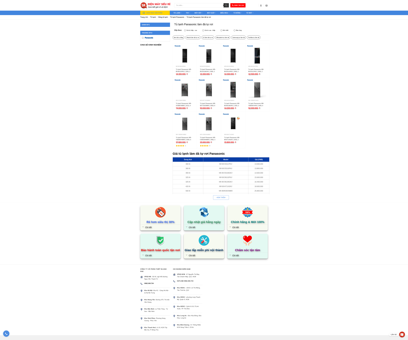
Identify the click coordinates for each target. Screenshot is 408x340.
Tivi (187, 13)
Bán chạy (239, 30)
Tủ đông (237, 13)
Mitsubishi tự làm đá (222, 37)
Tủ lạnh (177, 13)
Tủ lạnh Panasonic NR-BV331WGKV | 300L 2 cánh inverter (208, 70)
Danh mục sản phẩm (154, 13)
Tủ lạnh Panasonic (177, 17)
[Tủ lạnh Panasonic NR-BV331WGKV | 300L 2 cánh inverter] (208, 56)
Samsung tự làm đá (238, 37)
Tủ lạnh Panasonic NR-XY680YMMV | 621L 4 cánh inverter (183, 105)
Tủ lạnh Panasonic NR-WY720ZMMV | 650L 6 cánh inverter (208, 105)
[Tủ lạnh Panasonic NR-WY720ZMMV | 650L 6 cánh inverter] (208, 90)
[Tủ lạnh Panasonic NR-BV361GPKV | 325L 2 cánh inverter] (184, 56)
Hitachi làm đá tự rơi (193, 37)
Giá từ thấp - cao (191, 30)
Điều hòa (224, 13)
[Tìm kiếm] (226, 5)
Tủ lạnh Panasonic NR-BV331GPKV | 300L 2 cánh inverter (232, 70)
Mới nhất (225, 30)
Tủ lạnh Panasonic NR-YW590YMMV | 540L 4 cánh (183, 139)
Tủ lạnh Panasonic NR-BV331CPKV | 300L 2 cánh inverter (256, 70)
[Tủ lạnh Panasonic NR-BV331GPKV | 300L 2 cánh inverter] (233, 56)
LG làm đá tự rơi (208, 37)
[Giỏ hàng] (266, 5)
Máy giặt (211, 13)
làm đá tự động (178, 37)
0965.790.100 (239, 5)
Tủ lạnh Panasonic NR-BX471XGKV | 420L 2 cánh (232, 139)
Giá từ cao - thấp (210, 30)
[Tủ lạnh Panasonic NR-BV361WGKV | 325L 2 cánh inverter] (233, 90)
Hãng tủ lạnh (163, 17)
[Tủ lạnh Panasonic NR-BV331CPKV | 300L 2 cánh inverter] (257, 56)
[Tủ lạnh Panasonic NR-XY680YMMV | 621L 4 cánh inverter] (184, 90)
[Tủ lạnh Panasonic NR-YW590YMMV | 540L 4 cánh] (184, 124)
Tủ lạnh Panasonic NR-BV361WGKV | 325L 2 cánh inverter (232, 105)
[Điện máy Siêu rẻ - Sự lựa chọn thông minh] (155, 5)
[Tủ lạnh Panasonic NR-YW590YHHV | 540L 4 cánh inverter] (257, 90)
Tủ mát (249, 13)
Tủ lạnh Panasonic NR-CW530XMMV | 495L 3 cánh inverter (208, 139)
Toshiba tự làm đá (253, 37)
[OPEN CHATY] (402, 334)
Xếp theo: (178, 30)
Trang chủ (144, 17)
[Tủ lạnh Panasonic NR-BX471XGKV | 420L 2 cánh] (233, 124)
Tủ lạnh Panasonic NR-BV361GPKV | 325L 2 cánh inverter (183, 70)
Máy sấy (198, 13)
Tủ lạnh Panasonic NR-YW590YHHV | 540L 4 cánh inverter (256, 105)
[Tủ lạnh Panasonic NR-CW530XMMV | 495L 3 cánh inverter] (208, 124)
